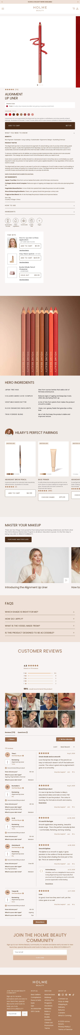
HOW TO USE (10, 205)
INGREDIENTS (10, 212)
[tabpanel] (40, 52)
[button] (12, 89)
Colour (8, 111)
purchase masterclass (18, 539)
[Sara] (17, 114)
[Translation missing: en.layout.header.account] (77, 9)
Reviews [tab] (10, 733)
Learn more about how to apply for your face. (19, 174)
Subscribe (40, 958)
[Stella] (21, 114)
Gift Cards (35, 1011)
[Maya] (13, 114)
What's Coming (64, 1015)
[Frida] (6, 114)
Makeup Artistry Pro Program (49, 1000)
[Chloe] (32, 114)
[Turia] (25, 114)
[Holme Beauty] (40, 8)
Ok (25, 1014)
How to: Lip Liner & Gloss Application (29, 240)
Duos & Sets (36, 1000)
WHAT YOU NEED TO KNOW (16, 133)
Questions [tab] (23, 733)
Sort (55, 747)
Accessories (36, 1008)
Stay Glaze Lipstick (30, 254)
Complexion (36, 997)
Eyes (33, 1003)
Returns (61, 1010)
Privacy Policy (64, 1026)
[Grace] (10, 114)
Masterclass (49, 994)
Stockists (48, 1006)
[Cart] (74, 9)
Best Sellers (36, 994)
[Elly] (29, 114)
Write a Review (67, 739)
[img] (59, 994)
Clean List (48, 1022)
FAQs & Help (63, 1001)
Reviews (47, 1008)
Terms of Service (65, 1029)
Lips (32, 1006)
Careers (61, 1013)
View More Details (24, 250)
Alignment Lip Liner (18, 763)
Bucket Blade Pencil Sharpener (27, 269)
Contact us (63, 999)
